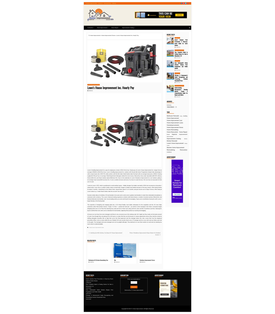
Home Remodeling (172, 130)
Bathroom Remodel (173, 116)
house (93, 227)
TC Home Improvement (94, 35)
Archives (169, 105)
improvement (98, 227)
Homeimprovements (173, 125)
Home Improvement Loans (175, 123)
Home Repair (114, 27)
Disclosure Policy (107, 3)
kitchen (185, 138)
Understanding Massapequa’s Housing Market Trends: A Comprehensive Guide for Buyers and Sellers (181, 91)
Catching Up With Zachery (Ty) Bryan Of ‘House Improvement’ (106, 233)
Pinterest (188, 3)
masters (168, 145)
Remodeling (171, 150)
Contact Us (100, 3)
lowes (102, 227)
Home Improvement (102, 27)
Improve (174, 134)
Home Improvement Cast (174, 120)
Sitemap (114, 3)
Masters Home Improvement (175, 147)
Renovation (183, 150)
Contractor (90, 27)
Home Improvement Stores (108, 35)
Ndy (115, 260)
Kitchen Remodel (172, 141)
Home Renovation (172, 132)
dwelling (185, 116)
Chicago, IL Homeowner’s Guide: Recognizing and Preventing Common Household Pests (181, 78)
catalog (181, 116)
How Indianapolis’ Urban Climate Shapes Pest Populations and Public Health (181, 65)
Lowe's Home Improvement (175, 143)
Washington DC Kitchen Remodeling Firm (98, 260)
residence (169, 152)
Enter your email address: (134, 284)
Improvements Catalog (128, 27)
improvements (170, 136)
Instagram (183, 3)
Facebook (181, 3)
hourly (90, 227)
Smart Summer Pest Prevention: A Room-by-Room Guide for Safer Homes (181, 42)
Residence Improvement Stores (147, 260)
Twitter (186, 3)
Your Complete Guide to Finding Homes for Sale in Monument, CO (181, 54)
